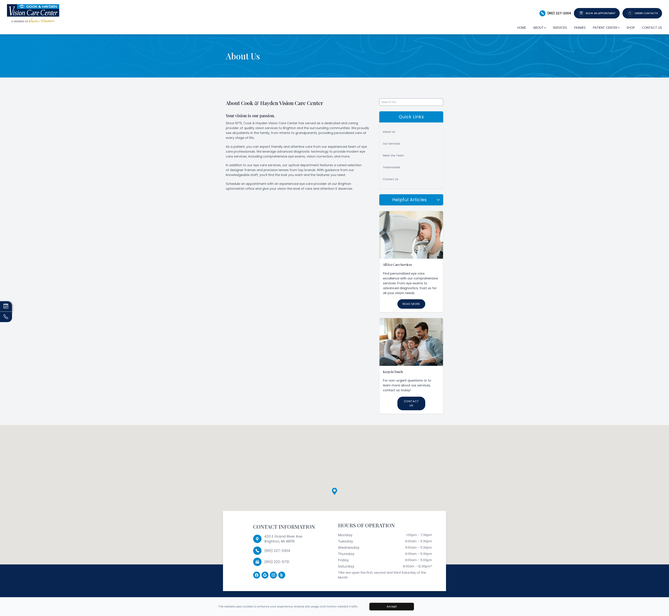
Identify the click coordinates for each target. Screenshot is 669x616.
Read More (411, 304)
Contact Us (652, 27)
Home (521, 27)
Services (560, 27)
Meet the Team (393, 155)
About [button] (538, 27)
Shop (630, 27)
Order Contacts (646, 13)
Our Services (391, 144)
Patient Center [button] (605, 27)
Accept (392, 607)
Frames (580, 27)
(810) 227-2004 (559, 13)
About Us (389, 132)
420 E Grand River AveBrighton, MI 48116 (283, 539)
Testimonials (391, 167)
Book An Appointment (601, 13)
